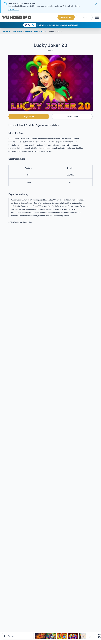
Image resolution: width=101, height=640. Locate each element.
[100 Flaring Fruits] (40, 636)
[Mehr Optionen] (90, 636)
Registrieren (66, 17)
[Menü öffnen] (97, 17)
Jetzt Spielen (72, 116)
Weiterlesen (13, 10)
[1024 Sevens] (73, 636)
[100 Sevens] (62, 636)
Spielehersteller (31, 31)
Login (84, 17)
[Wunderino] (16, 17)
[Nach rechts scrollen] (83, 636)
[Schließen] (96, 3)
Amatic (44, 31)
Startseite (6, 31)
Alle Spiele (17, 31)
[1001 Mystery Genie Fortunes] (51, 636)
